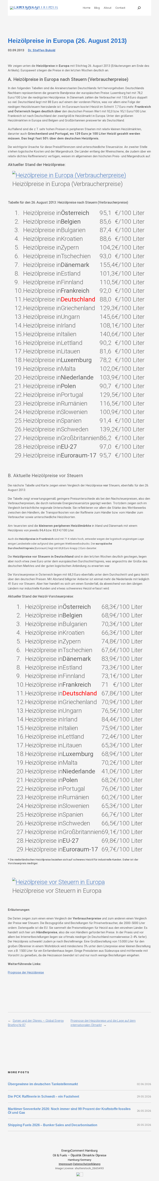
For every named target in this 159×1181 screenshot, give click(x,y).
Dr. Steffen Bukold (41, 50)
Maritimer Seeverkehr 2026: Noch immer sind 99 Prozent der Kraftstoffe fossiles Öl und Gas (69, 1110)
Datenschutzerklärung (86, 1163)
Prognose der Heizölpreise (26, 972)
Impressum (65, 1163)
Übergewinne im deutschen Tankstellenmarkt (43, 1084)
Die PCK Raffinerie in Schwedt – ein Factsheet (43, 1096)
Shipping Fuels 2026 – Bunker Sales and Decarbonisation (53, 1125)
